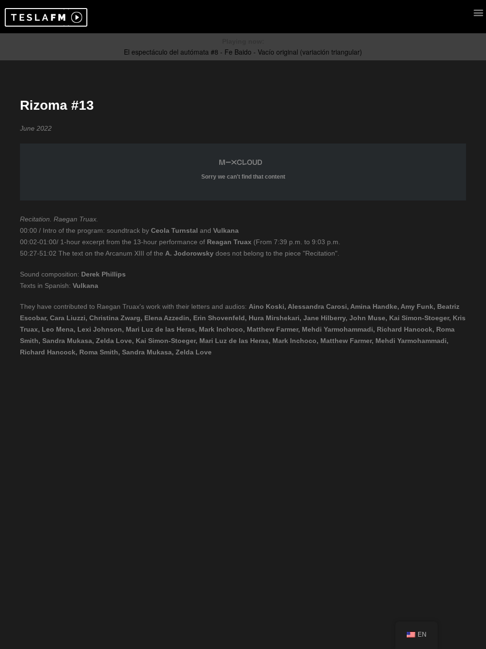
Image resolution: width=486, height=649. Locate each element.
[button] (37, 17)
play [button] (75, 17)
